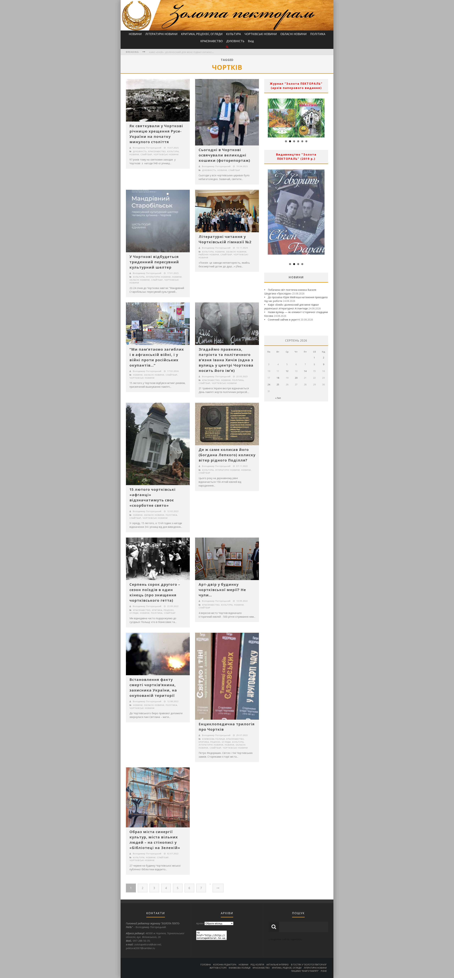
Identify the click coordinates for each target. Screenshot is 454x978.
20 (296, 377)
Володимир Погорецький (147, 147)
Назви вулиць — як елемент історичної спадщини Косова (185, 52)
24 (269, 384)
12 (287, 371)
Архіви (200, 923)
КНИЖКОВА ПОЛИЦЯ (213, 739)
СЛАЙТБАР (146, 154)
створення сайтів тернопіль (285, 939)
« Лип (278, 398)
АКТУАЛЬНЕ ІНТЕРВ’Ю (277, 964)
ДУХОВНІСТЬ (235, 41)
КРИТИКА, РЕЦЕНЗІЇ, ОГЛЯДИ (202, 34)
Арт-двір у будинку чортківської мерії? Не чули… (222, 589)
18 (278, 377)
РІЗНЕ (324, 971)
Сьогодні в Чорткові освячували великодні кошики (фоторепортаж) (224, 155)
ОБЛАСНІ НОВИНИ (293, 34)
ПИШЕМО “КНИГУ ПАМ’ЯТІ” (305, 971)
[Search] (227, 46)
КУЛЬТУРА (233, 34)
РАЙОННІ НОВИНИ (209, 254)
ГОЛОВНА (205, 964)
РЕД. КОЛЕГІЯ (257, 964)
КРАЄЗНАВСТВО (211, 41)
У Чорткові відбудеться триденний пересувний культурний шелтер (154, 262)
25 (278, 384)
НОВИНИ (135, 34)
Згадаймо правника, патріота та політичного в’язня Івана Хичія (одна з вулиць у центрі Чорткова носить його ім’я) (226, 360)
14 (305, 371)
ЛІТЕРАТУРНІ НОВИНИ (161, 34)
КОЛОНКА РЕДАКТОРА (224, 964)
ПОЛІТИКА (317, 34)
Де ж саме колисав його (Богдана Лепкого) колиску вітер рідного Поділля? (227, 455)
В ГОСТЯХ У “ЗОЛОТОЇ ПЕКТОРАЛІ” (309, 964)
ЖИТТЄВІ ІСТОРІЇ (217, 967)
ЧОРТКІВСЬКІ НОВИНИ (260, 34)
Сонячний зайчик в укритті (284, 319)
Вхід (251, 41)
